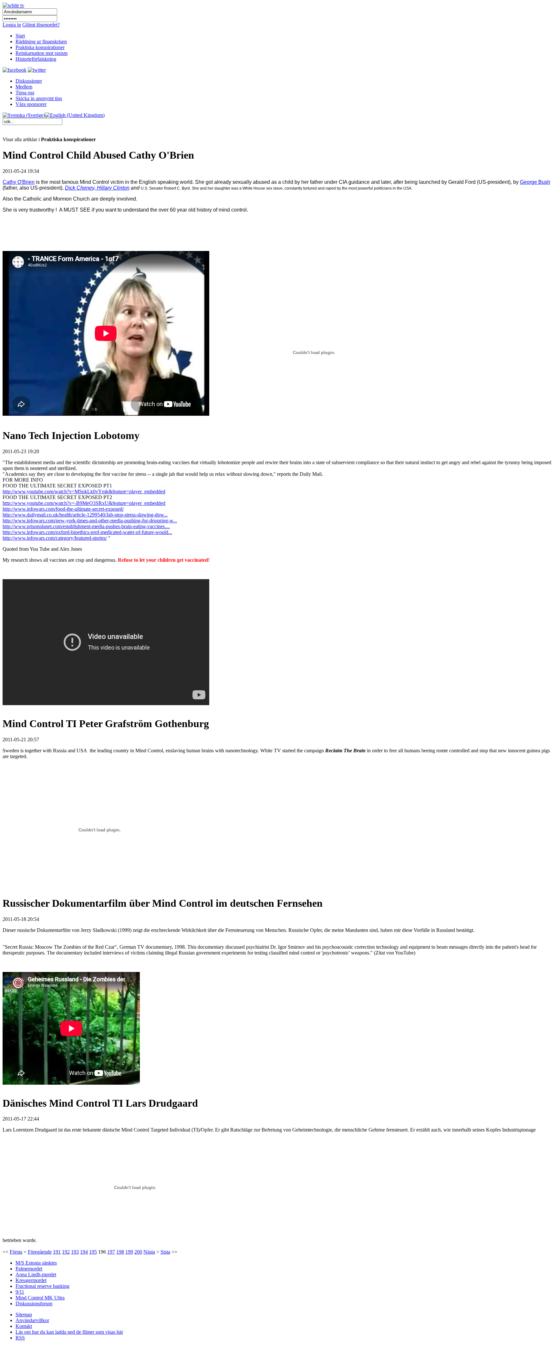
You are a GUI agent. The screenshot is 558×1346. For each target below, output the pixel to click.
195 (93, 1252)
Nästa (149, 1252)
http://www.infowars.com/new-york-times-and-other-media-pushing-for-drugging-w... (90, 520)
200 (138, 1252)
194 (84, 1252)
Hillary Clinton (113, 188)
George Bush (535, 182)
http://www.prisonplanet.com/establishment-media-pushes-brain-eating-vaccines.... (86, 526)
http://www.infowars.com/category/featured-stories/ (55, 538)
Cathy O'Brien (19, 182)
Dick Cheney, (81, 188)
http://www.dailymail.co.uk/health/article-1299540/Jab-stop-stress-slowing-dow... (85, 514)
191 (57, 1252)
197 (111, 1252)
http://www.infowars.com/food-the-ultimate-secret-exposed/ (63, 509)
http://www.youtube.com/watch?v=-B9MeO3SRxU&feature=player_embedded (84, 503)
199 (129, 1252)
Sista (165, 1252)
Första (16, 1252)
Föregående (40, 1252)
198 (120, 1252)
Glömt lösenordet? (41, 24)
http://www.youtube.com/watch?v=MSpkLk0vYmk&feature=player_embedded (84, 491)
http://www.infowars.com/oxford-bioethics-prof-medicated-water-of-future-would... (87, 532)
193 (75, 1252)
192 (66, 1252)
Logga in (12, 24)
